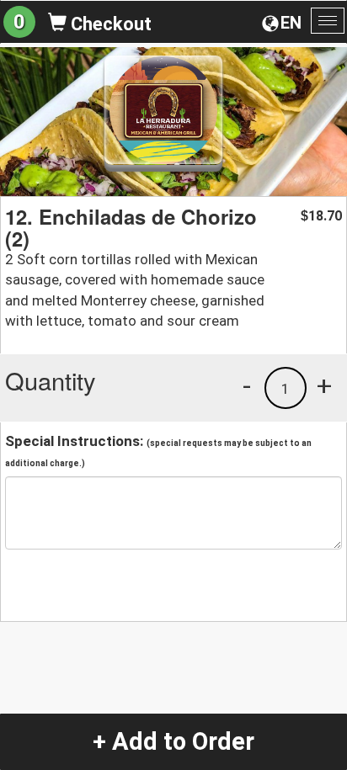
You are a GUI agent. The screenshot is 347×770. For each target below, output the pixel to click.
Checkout (109, 24)
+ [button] (324, 385)
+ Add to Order (173, 741)
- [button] (247, 385)
